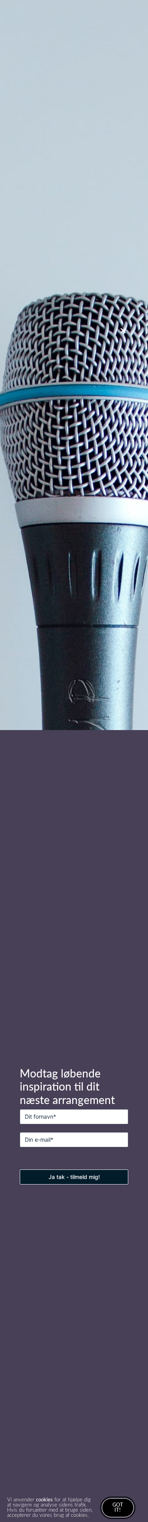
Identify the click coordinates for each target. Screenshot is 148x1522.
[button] (123, 330)
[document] (74, 761)
